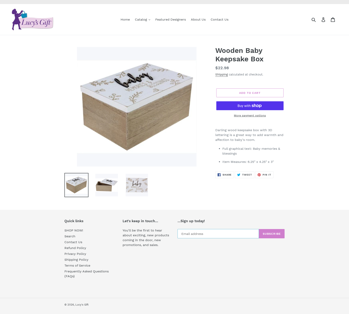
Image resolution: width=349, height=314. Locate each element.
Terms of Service (77, 265)
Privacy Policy (75, 254)
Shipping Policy (76, 260)
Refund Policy (75, 248)
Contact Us (73, 242)
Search (69, 236)
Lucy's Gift (81, 304)
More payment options (250, 115)
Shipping (221, 74)
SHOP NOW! (73, 230)
